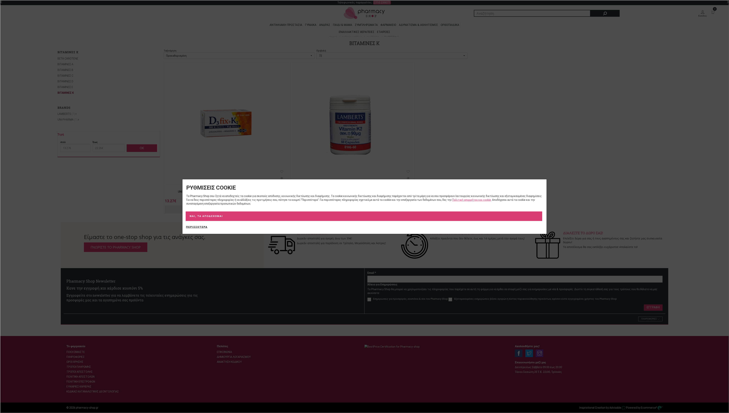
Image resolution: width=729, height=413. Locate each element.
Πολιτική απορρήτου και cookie (471, 199)
